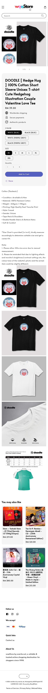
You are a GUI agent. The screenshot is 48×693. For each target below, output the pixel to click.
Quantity (8, 163)
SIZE (7, 148)
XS (9, 153)
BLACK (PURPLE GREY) (17, 143)
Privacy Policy (25, 688)
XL (36, 153)
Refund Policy (37, 688)
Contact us (10, 640)
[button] (2, 7)
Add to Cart (24, 174)
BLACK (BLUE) (30, 132)
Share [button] (11, 181)
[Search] (42, 15)
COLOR (8, 128)
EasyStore (33, 684)
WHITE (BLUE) (13, 132)
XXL (9, 158)
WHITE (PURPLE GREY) (17, 138)
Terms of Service (12, 688)
